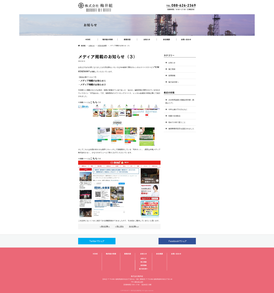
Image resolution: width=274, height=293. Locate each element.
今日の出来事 (102, 45)
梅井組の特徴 (107, 39)
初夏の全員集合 (174, 116)
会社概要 (166, 39)
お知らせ (146, 39)
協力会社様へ (173, 82)
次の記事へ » (134, 226)
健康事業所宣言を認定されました (181, 129)
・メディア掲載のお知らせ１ (92, 80)
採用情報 (171, 75)
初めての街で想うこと (177, 122)
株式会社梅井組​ (137, 276)
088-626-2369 (138, 282)
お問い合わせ (186, 39)
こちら (94, 102)
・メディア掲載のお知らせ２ (92, 84)
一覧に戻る (119, 226)
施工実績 (171, 69)
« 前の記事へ (105, 226)
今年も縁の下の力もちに (177, 109)
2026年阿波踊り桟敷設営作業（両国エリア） (179, 101)
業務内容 (127, 39)
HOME (87, 39)
